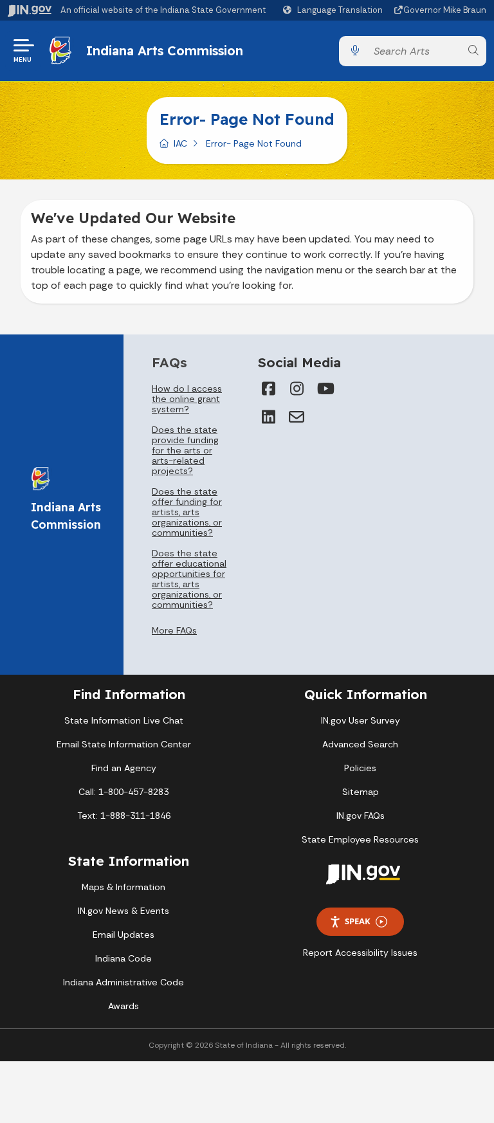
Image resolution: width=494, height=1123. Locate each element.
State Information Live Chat (123, 720)
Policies (360, 768)
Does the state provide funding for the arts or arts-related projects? (185, 450)
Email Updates (123, 934)
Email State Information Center (124, 744)
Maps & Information (123, 887)
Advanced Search (360, 744)
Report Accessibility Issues (360, 952)
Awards (123, 1006)
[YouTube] (325, 388)
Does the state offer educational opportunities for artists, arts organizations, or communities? (189, 578)
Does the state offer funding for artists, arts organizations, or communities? (187, 512)
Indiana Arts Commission (164, 50)
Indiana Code (123, 958)
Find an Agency (123, 768)
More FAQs (174, 630)
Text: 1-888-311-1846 (123, 815)
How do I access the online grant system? (187, 399)
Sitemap (360, 792)
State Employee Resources (360, 839)
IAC (180, 143)
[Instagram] (296, 388)
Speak (357, 921)
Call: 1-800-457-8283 (123, 792)
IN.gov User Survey (360, 720)
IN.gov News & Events (123, 911)
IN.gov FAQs (360, 815)
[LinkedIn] (268, 416)
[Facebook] (268, 388)
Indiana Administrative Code (123, 982)
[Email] (296, 416)
